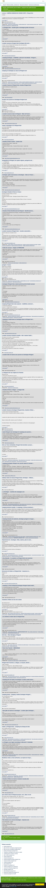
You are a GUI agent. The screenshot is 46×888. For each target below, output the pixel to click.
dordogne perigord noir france (17, 556)
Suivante (14, 837)
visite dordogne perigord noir (13, 632)
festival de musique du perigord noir (11, 872)
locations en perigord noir (9, 865)
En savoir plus (13, 886)
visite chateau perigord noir (7, 740)
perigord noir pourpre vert (7, 281)
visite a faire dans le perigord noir (34, 644)
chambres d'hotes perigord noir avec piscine (32, 614)
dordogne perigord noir (19, 537)
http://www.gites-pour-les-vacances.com (12, 189)
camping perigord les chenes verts (32, 24)
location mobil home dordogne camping (29, 83)
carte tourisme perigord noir (21, 677)
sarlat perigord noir (22, 631)
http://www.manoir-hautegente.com (11, 724)
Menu (43, 1)
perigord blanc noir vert (24, 280)
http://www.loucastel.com (9, 442)
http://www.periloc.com (8, 429)
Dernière (18, 837)
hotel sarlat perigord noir (12, 631)
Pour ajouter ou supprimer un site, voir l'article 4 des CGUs (13, 879)
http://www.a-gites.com (8, 352)
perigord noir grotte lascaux (13, 24)
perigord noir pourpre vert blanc (14, 280)
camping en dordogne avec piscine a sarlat (13, 852)
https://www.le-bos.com (8, 737)
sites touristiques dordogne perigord (9, 677)
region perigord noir (35, 754)
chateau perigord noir (8, 862)
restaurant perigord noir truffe (10, 873)
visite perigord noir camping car (38, 316)
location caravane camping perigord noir (14, 83)
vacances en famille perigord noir (11, 868)
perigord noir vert (15, 25)
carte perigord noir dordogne (7, 505)
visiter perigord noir (13, 645)
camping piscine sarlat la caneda (11, 853)
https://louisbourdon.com (9, 172)
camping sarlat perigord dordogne (31, 537)
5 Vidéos (9, 10)
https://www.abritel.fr (8, 97)
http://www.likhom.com (9, 792)
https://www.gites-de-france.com (11, 123)
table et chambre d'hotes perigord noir (14, 613)
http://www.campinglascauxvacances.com (12, 68)
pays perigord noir (7, 863)
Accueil (3, 877)
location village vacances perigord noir (15, 244)
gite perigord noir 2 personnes (10, 461)
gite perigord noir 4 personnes (24, 460)
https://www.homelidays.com (9, 243)
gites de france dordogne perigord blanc (12, 849)
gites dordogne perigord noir (13, 504)
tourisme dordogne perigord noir (37, 676)
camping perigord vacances (8, 317)
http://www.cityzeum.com (9, 833)
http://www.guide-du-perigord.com (10, 583)
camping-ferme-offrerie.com (10, 475)
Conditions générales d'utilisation (20, 877)
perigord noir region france (13, 754)
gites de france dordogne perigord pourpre (13, 847)
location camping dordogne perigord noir (26, 81)
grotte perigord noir (22, 24)
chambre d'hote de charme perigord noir (15, 614)
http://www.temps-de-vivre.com (10, 333)
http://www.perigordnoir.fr (9, 139)
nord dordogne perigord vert (35, 280)
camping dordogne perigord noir (32, 536)
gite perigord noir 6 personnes (22, 461)
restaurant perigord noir (9, 857)
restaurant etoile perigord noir (10, 860)
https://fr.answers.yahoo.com (9, 815)
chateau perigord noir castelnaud (12, 817)
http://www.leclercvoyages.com (10, 774)
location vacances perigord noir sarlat (30, 244)
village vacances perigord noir (28, 245)
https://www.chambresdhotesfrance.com (12, 158)
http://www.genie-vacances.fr (9, 55)
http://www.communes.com (9, 553)
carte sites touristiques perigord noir (13, 676)
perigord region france (12, 755)
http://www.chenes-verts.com (9, 22)
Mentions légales (8, 877)
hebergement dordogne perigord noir (19, 505)
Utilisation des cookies (32, 877)
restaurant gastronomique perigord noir (12, 859)
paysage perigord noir (8, 869)
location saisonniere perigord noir (16, 245)
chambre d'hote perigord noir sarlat (27, 613)
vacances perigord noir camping (14, 316)
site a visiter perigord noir (32, 631)
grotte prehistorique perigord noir (11, 850)
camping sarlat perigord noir (25, 739)
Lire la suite (4, 20)
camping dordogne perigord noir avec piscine (16, 536)
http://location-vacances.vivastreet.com (12, 301)
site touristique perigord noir (25, 676)
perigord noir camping (18, 317)
